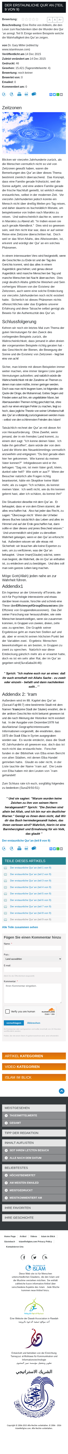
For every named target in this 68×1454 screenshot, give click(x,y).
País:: (7, 954)
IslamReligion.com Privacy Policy (35, 1241)
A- (50, 19)
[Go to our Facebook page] (23, 1257)
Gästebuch (9, 1241)
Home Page (10, 1236)
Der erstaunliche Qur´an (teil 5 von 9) (30, 893)
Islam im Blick (48, 1236)
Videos (33, 1236)
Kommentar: (11, 981)
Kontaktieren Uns (15, 1247)
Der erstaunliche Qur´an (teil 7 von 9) (30, 906)
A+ (60, 19)
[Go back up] (62, 1091)
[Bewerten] (4, 94)
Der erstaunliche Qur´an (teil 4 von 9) (30, 887)
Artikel (23, 1236)
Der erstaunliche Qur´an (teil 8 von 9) (26, 840)
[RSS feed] (44, 1257)
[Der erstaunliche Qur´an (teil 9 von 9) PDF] (26, 94)
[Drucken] (19, 94)
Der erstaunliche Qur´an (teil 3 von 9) (30, 880)
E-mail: (7, 965)
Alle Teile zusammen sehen (20, 927)
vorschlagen (13, 1022)
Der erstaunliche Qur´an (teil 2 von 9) (30, 874)
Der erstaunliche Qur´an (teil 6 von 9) (30, 900)
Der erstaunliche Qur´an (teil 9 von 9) (30, 919)
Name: (8, 943)
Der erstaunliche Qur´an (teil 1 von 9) (30, 867)
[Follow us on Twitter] (34, 1257)
